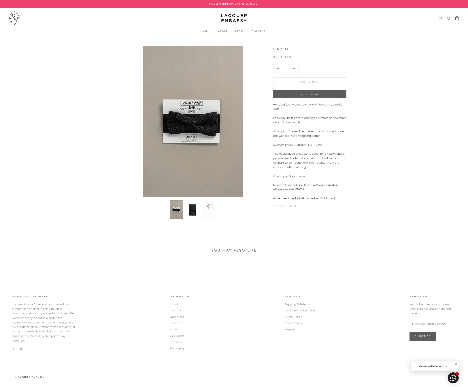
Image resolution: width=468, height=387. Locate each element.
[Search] (449, 18)
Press (239, 31)
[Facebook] (286, 206)
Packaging (177, 348)
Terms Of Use (293, 317)
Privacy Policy (293, 323)
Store (173, 329)
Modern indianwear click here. (234, 3)
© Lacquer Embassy (30, 377)
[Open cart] (457, 18)
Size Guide (177, 336)
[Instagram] (21, 348)
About (223, 31)
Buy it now (310, 94)
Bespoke (176, 323)
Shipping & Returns (297, 304)
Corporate (177, 317)
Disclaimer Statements (300, 310)
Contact (259, 31)
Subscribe (422, 336)
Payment (290, 329)
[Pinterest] (295, 206)
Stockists (176, 342)
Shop (206, 31)
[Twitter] (291, 206)
